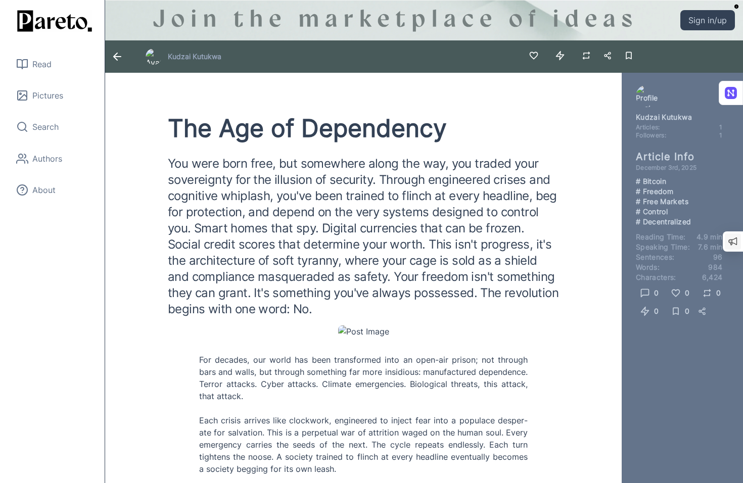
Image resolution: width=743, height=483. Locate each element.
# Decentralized (663, 221)
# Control (652, 211)
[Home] (52, 21)
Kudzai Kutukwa (194, 56)
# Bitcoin (651, 181)
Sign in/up (707, 20)
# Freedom (654, 191)
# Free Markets (662, 201)
